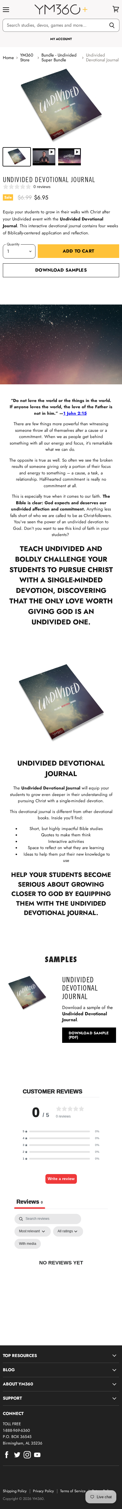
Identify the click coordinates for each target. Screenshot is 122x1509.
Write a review (61, 1178)
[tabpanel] (61, 1269)
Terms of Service (73, 1491)
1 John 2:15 (75, 413)
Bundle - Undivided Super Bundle (59, 58)
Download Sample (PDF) (89, 1035)
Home (8, 57)
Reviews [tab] (29, 1202)
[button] (61, 1131)
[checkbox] (27, 1244)
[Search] (111, 25)
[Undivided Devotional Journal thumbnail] (16, 157)
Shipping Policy (15, 1491)
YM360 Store (26, 58)
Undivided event (27, 219)
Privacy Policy (43, 1491)
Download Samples (61, 270)
